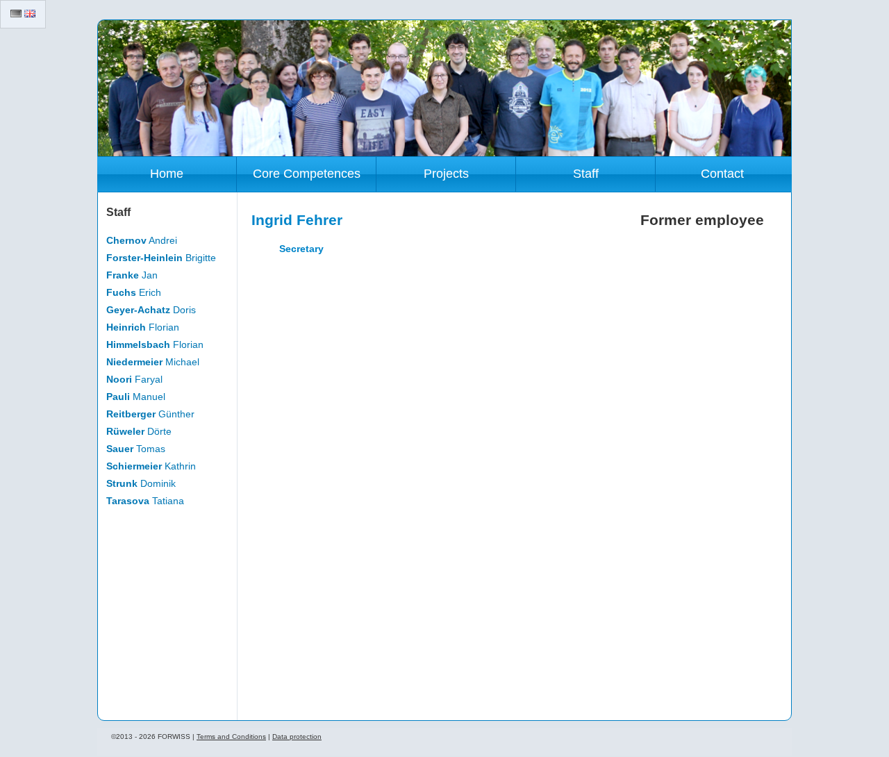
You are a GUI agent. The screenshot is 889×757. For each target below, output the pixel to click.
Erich (133, 292)
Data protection (297, 736)
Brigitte (161, 257)
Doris (151, 309)
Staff (586, 174)
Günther (150, 413)
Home (166, 174)
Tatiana (145, 500)
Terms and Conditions (231, 736)
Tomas (135, 448)
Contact (722, 174)
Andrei (141, 240)
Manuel (135, 396)
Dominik (141, 483)
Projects (446, 174)
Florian (142, 327)
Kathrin (151, 466)
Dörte (139, 431)
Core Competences (306, 174)
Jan (132, 275)
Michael (152, 361)
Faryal (134, 379)
